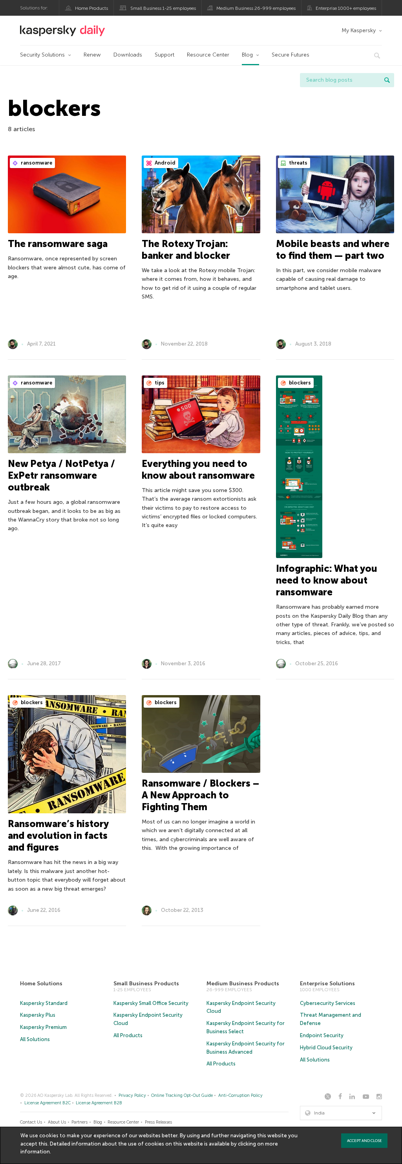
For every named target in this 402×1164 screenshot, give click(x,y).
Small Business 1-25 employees (163, 8)
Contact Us (31, 1122)
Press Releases (158, 1122)
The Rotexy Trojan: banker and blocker (186, 249)
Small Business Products (146, 983)
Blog (247, 54)
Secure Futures (290, 54)
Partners (79, 1122)
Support (164, 54)
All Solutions (35, 1039)
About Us (57, 1122)
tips (158, 383)
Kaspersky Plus (37, 1015)
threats (297, 163)
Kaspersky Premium (43, 1027)
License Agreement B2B (99, 1102)
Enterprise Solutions (327, 983)
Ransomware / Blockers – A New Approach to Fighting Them (200, 795)
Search (387, 80)
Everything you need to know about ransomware (198, 469)
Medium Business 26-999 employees (256, 8)
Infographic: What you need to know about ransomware (326, 580)
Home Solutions (41, 983)
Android (164, 163)
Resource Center (208, 54)
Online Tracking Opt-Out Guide (182, 1095)
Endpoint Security (322, 1035)
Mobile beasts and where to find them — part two (332, 249)
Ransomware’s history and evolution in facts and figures (58, 835)
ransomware (36, 163)
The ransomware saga (58, 243)
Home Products (91, 8)
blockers (299, 383)
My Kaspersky (359, 30)
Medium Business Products (242, 983)
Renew (92, 54)
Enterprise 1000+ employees (346, 8)
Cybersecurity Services (327, 1003)
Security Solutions (42, 54)
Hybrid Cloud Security (326, 1048)
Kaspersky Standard (44, 1003)
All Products (128, 1035)
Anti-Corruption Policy (240, 1095)
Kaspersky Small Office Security (150, 1003)
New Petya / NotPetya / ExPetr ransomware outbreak (61, 475)
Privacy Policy (132, 1095)
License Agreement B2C (47, 1102)
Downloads (127, 54)
